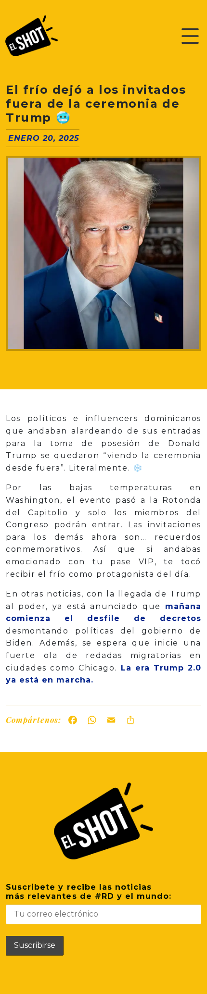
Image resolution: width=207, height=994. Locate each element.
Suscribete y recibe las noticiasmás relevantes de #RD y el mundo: (88, 891)
